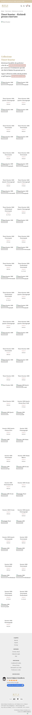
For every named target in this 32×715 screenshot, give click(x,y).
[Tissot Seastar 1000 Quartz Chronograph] (8, 88)
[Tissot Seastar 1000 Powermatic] (8, 116)
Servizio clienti (16, 651)
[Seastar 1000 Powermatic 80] (8, 473)
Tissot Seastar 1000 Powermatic (8, 127)
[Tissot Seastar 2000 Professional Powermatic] (8, 197)
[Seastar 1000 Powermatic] (8, 446)
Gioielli (16, 642)
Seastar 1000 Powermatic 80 (8, 484)
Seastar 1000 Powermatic (8, 456)
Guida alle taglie (16, 654)
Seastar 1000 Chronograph (24, 429)
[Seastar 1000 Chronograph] (23, 418)
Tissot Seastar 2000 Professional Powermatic (8, 209)
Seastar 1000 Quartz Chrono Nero (8, 429)
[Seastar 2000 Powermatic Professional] (8, 581)
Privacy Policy (16, 665)
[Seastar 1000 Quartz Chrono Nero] (8, 418)
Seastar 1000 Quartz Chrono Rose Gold (24, 402)
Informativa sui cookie (16, 667)
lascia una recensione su (15, 685)
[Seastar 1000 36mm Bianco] (23, 446)
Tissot (8, 102)
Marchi (16, 640)
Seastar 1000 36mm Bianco (23, 456)
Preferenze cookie (16, 670)
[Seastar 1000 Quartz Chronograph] (23, 500)
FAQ (16, 656)
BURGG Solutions (27, 711)
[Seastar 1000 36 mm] (23, 473)
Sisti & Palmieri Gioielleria (16, 678)
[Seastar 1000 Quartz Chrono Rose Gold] (23, 391)
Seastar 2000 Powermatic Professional (8, 593)
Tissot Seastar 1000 (23, 349)
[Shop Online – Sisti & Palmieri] (5, 6)
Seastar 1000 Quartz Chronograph (24, 511)
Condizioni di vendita (16, 663)
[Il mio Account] (23, 6)
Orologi (16, 645)
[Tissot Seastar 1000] (23, 339)
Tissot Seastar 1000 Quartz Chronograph (8, 99)
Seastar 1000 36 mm (24, 483)
